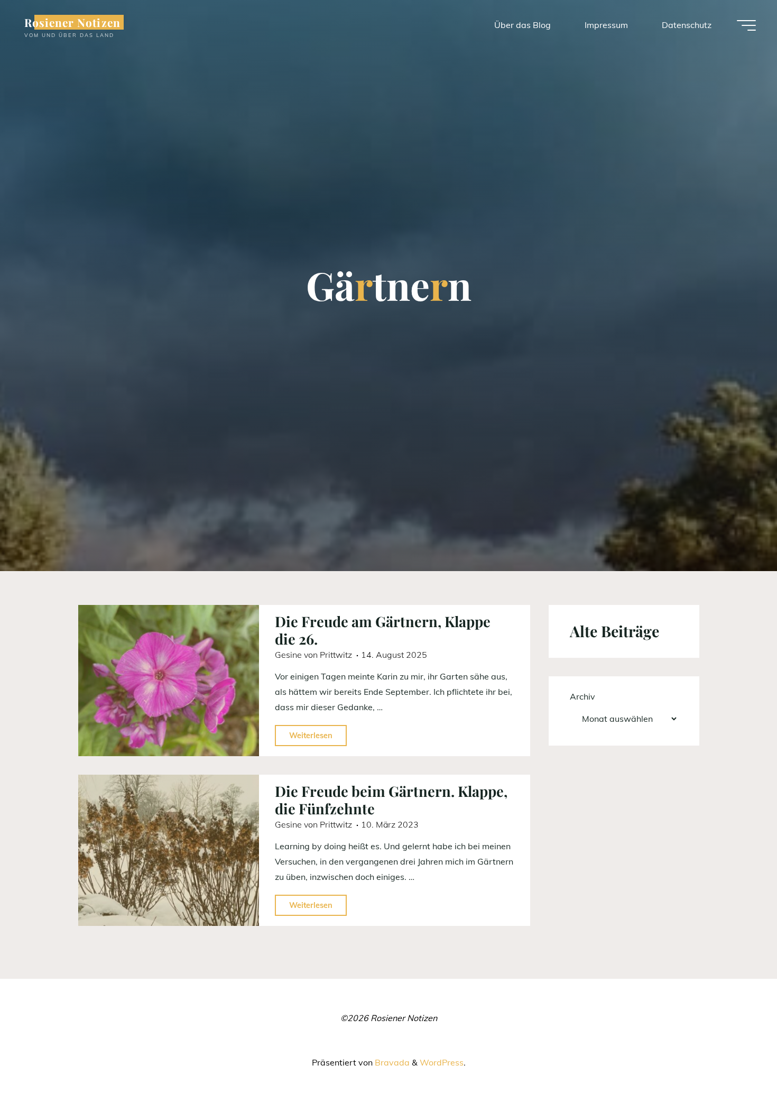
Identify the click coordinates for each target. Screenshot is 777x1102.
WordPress (442, 1062)
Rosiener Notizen (72, 22)
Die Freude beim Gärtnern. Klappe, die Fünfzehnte (391, 800)
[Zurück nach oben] (736, 1061)
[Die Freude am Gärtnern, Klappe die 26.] (168, 680)
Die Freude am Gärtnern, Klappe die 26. (383, 630)
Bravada (391, 1062)
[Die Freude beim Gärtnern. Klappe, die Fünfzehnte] (168, 850)
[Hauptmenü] (746, 25)
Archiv (582, 696)
